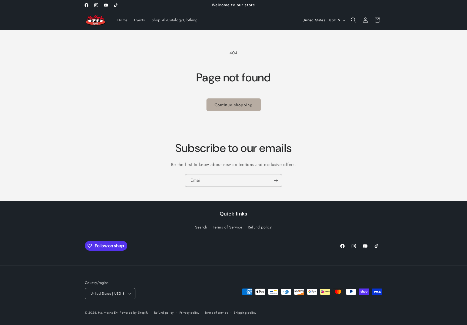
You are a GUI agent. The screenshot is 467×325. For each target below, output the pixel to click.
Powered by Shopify (134, 312)
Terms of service (216, 312)
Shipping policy (245, 312)
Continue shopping (234, 105)
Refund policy (260, 227)
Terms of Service (227, 227)
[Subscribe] (276, 180)
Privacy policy (189, 312)
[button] (353, 20)
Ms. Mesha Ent (108, 312)
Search (201, 227)
